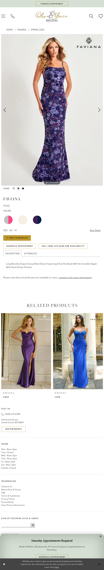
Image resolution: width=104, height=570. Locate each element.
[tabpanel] (52, 110)
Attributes (30, 253)
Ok (99, 564)
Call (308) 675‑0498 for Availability (63, 246)
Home (9, 29)
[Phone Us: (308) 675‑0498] (12, 16)
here (57, 567)
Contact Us (6, 486)
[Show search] (91, 16)
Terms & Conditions (10, 495)
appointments (13, 429)
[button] (101, 537)
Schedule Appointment (19, 246)
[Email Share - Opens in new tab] (23, 188)
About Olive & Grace (11, 489)
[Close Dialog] (4, 564)
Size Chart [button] (95, 230)
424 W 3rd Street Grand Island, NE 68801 (12, 421)
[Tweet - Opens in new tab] (14, 188)
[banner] (52, 16)
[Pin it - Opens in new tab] (18, 188)
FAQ (3, 492)
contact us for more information (75, 277)
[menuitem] (12, 16)
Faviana (21, 29)
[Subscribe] (32, 525)
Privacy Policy (8, 498)
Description (12, 253)
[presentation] (26, 351)
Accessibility (7, 502)
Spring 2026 (37, 29)
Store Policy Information (13, 505)
